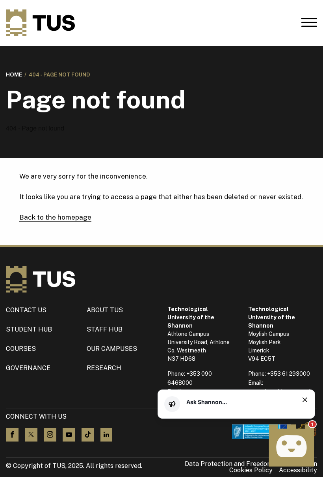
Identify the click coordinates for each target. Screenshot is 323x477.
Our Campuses (112, 348)
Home (14, 75)
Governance (28, 368)
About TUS (105, 310)
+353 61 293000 (288, 374)
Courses (21, 348)
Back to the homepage (55, 217)
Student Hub (29, 329)
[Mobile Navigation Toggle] (309, 24)
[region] (241, 402)
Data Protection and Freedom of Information (251, 464)
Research (104, 368)
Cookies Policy (251, 470)
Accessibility (298, 470)
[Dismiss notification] (305, 400)
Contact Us (26, 310)
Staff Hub (105, 329)
